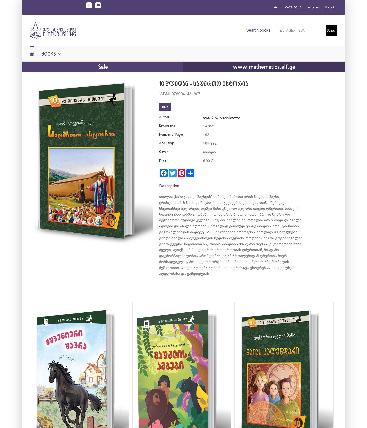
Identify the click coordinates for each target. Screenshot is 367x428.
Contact (329, 7)
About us (313, 7)
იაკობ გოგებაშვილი (221, 117)
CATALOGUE (293, 7)
